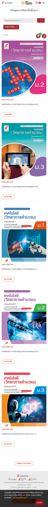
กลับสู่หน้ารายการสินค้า (24, 463)
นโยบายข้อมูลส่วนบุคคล (19, 498)
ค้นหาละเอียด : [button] (10, 27)
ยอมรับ (39, 503)
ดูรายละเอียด (8, 114)
